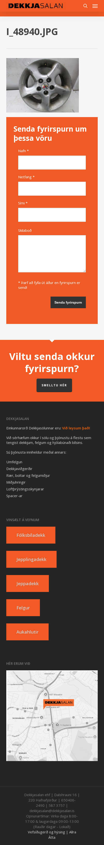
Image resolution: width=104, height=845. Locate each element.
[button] (95, 5)
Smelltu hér (54, 385)
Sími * (23, 203)
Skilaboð (25, 230)
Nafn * (23, 150)
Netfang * (26, 176)
